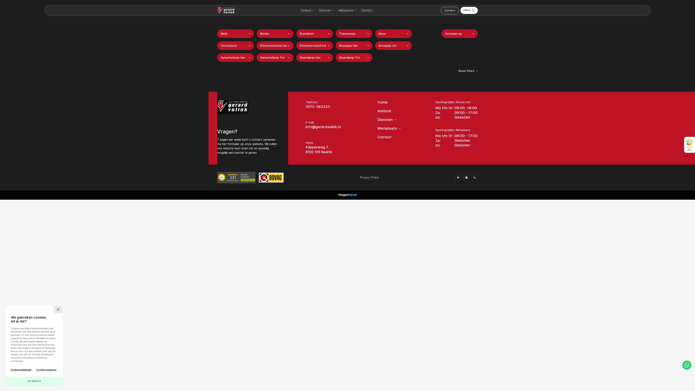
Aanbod (306, 10)
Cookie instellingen (21, 369)
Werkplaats (346, 10)
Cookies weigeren (46, 369)
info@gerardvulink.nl (323, 127)
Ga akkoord (34, 381)
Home (382, 102)
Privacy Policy (369, 177)
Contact (366, 10)
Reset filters (467, 71)
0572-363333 (318, 106)
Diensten (325, 10)
